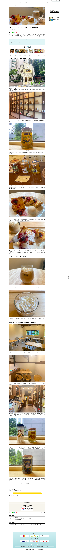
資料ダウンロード (46, 546)
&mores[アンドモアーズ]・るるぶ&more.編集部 (37, 549)
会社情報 (48, 550)
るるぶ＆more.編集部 (15, 517)
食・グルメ (34, 524)
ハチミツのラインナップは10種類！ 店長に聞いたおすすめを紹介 (18, 43)
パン (18, 524)
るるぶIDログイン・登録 (23, 550)
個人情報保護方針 (41, 550)
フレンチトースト (25, 524)
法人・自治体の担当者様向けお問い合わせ (38, 546)
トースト (21, 524)
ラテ (29, 524)
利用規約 (45, 550)
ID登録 (59, 0)
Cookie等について (36, 550)
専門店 (13, 524)
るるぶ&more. (10, 5)
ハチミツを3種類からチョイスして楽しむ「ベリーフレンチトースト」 (19, 41)
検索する (59, 1)
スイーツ (16, 524)
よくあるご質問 (32, 550)
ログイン (57, 0)
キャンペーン (54, 0)
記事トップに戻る (43, 512)
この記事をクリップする (28, 502)
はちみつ (11, 524)
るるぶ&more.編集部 (39, 524)
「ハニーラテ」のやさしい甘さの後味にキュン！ (16, 42)
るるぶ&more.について (28, 549)
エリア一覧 (13, 5)
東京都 (15, 5)
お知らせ (52, 0)
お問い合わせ (28, 550)
